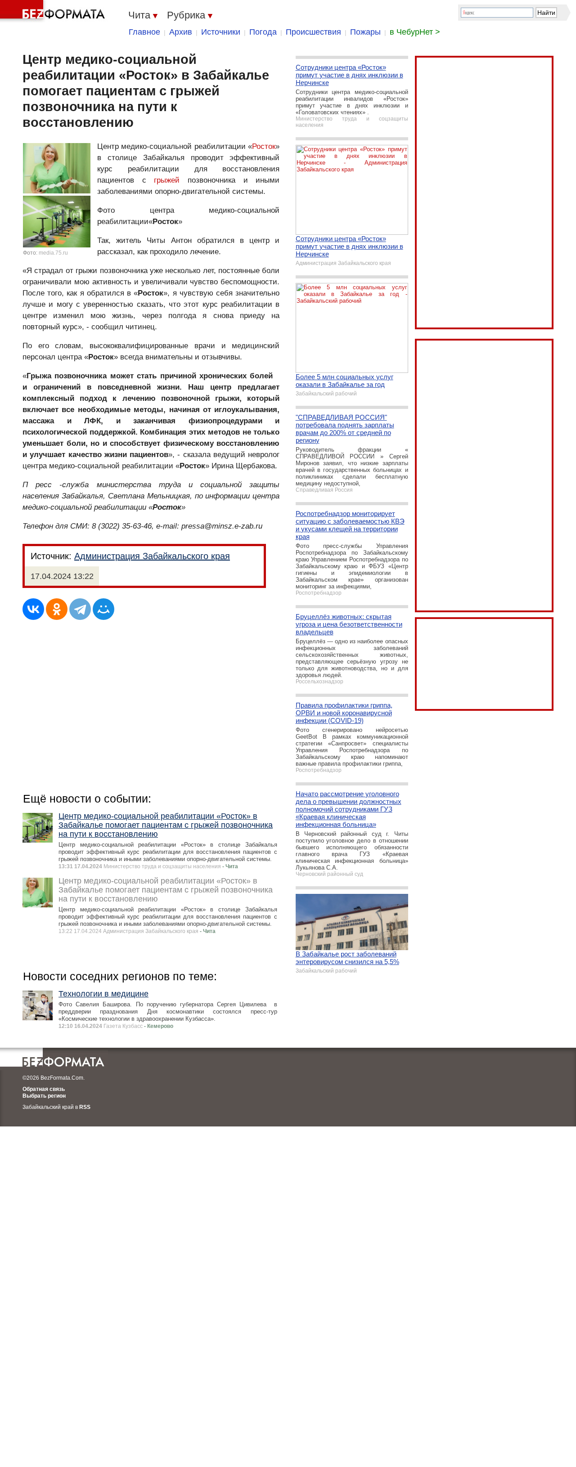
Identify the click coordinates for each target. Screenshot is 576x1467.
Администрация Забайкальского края (152, 556)
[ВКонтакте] (33, 609)
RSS (84, 1107)
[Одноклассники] (57, 609)
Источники (220, 31)
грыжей (167, 180)
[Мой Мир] (103, 609)
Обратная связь (43, 1089)
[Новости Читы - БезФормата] (54, 11)
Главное (144, 31)
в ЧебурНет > (415, 31)
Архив (180, 31)
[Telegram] (80, 609)
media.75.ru (53, 253)
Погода (263, 31)
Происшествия (313, 31)
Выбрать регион (44, 1096)
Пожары (365, 31)
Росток (263, 146)
